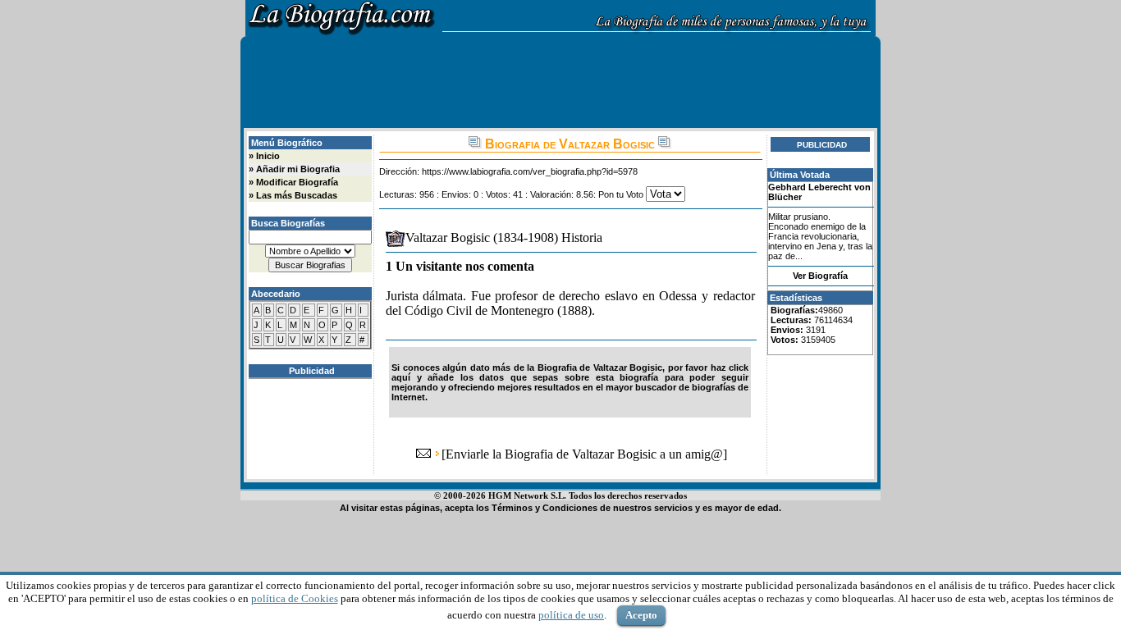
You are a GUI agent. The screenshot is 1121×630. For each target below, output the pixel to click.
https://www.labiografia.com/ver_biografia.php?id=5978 (530, 171)
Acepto (641, 615)
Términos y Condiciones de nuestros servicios (592, 508)
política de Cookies (294, 598)
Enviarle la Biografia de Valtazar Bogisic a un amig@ (584, 454)
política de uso (571, 615)
